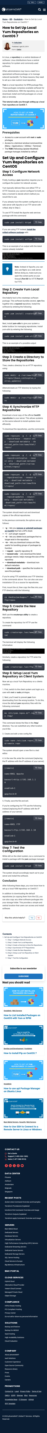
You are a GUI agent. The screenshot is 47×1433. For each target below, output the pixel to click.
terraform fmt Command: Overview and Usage (22, 1210)
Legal (17, 1391)
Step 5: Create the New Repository (19, 950)
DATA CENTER (12, 1173)
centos (19, 49)
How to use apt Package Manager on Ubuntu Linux (22, 1090)
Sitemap (20, 1395)
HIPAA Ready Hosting (13, 1306)
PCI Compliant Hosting (13, 1309)
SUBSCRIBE (23, 976)
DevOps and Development (14, 1049)
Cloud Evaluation (11, 1341)
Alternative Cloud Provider (14, 1285)
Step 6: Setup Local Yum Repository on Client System (23, 954)
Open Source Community (14, 1365)
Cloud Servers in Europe (13, 1261)
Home (5, 19)
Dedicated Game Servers (14, 1250)
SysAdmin (18, 19)
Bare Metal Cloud (11, 1229)
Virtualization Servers (13, 1240)
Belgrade (8, 1188)
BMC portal (12, 1271)
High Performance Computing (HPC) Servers (21, 1243)
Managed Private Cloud (13, 1292)
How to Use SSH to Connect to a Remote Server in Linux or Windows (23, 1128)
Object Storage (10, 1296)
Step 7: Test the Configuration (18, 958)
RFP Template (10, 1404)
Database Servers (11, 1236)
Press (7, 1373)
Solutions (11, 1322)
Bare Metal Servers (11, 1122)
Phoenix (8, 1177)
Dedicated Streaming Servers (15, 1247)
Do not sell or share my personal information (21, 1316)
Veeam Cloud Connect (13, 1288)
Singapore (8, 1192)
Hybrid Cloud (9, 1281)
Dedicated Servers (11, 1232)
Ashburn (8, 1181)
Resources (33, 1395)
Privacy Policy (25, 1391)
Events (7, 1376)
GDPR (13, 1395)
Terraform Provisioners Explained (17, 1206)
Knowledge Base (11, 1399)
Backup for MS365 (12, 1330)
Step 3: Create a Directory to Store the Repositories (25, 945)
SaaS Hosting (10, 1334)
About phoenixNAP (12, 1355)
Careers (8, 1380)
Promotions (12, 1386)
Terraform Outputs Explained (15, 1214)
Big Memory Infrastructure (15, 1265)
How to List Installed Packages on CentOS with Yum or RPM (22, 1017)
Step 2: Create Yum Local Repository (20, 942)
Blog (26, 1395)
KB (11, 19)
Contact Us (9, 1391)
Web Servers (17, 1011)
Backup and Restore (12, 1327)
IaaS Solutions (10, 1358)
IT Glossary (23, 1399)
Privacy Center (10, 1313)
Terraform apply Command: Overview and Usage (23, 1218)
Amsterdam (9, 1184)
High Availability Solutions (14, 1337)
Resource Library (11, 1369)
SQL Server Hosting (12, 1258)
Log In (40, 2)
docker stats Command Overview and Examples (22, 1202)
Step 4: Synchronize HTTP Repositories (21, 948)
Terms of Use (36, 1391)
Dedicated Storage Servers (14, 1254)
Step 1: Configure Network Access (19, 940)
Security (22, 1122)
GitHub (31, 1399)
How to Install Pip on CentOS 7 (20, 1053)
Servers (9, 1224)
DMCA (7, 1395)
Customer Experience (13, 1362)
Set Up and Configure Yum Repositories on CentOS (23, 937)
